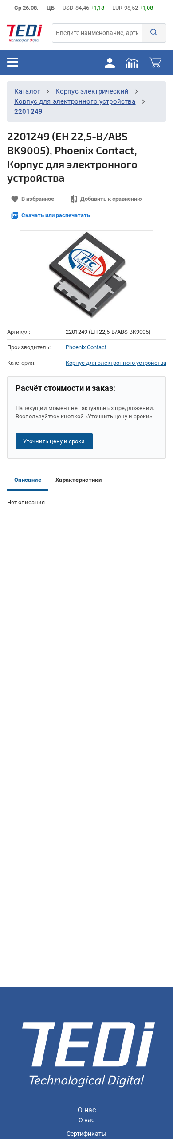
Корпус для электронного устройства (75, 101)
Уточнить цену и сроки (54, 441)
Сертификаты (86, 1134)
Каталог (27, 91)
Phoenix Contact (86, 347)
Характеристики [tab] (78, 479)
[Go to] (24, 33)
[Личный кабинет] (109, 62)
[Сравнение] (132, 62)
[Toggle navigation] (13, 62)
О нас (86, 1120)
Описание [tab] (27, 479)
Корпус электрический (92, 91)
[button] (154, 33)
